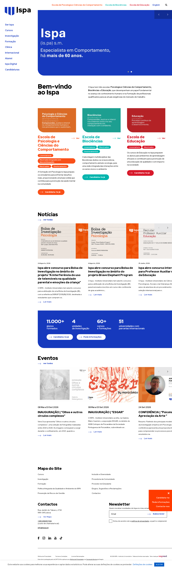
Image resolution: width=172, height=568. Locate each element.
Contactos (96, 493)
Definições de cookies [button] (142, 564)
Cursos (9, 30)
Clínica (8, 47)
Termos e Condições (61, 556)
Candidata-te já (61, 337)
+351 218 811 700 (45, 521)
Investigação (12, 36)
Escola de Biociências (116, 5)
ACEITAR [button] (159, 564)
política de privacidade (140, 521)
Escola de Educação (139, 5)
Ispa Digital (11, 64)
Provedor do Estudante (101, 484)
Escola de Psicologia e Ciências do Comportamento (77, 5)
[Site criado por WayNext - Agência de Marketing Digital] (163, 556)
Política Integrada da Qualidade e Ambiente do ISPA (59, 488)
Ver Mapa (47, 517)
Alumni (8, 58)
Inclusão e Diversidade (101, 474)
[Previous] (158, 14)
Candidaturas (12, 69)
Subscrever (158, 514)
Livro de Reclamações (77, 556)
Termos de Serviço (91, 559)
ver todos (48, 364)
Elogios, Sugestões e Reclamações (107, 488)
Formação (10, 41)
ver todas (48, 220)
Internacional (12, 52)
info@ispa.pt (43, 528)
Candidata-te (162, 497)
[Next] (167, 14)
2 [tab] (131, 71)
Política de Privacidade (44, 556)
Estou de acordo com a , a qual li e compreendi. (140, 521)
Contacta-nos (162, 506)
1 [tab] (128, 71)
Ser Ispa (9, 24)
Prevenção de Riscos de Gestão (51, 493)
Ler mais (47, 302)
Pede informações (92, 337)
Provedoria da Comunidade (103, 479)
